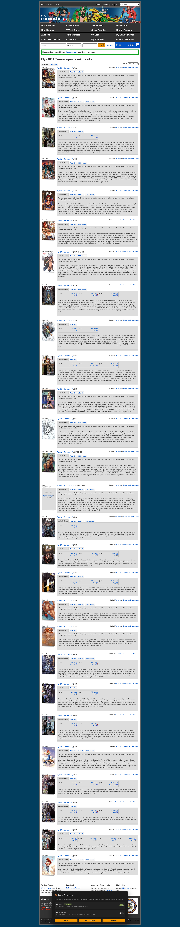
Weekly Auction (71, 52)
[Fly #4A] (48, 664)
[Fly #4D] (48, 757)
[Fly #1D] (48, 169)
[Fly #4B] (48, 693)
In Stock (54, 64)
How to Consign (124, 30)
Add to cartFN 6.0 (94, 663)
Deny (66, 920)
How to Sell (121, 25)
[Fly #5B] (48, 812)
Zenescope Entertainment (131, 68)
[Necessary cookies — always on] (121, 905)
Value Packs (97, 25)
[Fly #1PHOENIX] (48, 262)
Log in (57, 4)
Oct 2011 (118, 774)
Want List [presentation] (73, 72)
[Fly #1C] (48, 137)
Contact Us (135, 920)
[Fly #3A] (48, 527)
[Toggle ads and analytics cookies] (121, 913)
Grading (98, 5)
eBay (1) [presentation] (80, 72)
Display (125, 64)
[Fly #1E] (48, 200)
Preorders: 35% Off (50, 39)
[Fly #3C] (48, 582)
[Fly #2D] (48, 399)
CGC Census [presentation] (90, 102)
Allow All (114, 920)
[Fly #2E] (48, 429)
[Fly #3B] (48, 554)
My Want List (97, 39)
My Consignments (125, 34)
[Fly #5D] (48, 865)
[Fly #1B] (48, 107)
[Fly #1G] (48, 230)
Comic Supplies (98, 30)
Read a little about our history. (51, 909)
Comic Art (71, 39)
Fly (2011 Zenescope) (65, 68)
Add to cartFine (74, 137)
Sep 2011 (118, 654)
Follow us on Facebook (73, 888)
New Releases (48, 25)
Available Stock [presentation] (63, 72)
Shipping (105, 5)
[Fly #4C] (48, 725)
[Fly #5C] (48, 840)
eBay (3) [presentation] (80, 102)
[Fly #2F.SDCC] (48, 462)
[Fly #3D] (48, 610)
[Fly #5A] (48, 784)
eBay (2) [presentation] (80, 194)
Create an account (46, 4)
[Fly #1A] (48, 78)
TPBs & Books (73, 30)
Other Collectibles (125, 39)
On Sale (95, 34)
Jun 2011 (118, 68)
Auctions (45, 34)
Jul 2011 (118, 285)
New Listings (47, 30)
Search (102, 45)
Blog (112, 5)
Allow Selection (90, 920)
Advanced (110, 45)
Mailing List (125, 888)
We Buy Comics (46, 888)
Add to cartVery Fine (73, 365)
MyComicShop (56, 18)
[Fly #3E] (48, 636)
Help (117, 5)
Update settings (48, 496)
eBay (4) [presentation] (80, 521)
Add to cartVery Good (113, 784)
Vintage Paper (73, 34)
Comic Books (72, 25)
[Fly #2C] (48, 365)
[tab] (63, 71)
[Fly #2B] (48, 331)
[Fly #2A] (48, 295)
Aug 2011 (118, 517)
